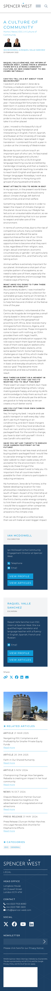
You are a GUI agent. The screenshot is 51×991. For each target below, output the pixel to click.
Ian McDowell (11, 50)
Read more (9, 748)
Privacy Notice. (36, 948)
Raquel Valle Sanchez (33, 50)
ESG (21, 32)
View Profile (19, 576)
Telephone (16, 563)
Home (6, 32)
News (14, 32)
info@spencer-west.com (18, 910)
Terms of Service (24, 964)
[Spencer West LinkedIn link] (31, 924)
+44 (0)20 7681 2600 (15, 907)
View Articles (20, 582)
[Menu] (38, 6)
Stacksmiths (42, 959)
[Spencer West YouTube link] (23, 924)
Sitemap (24, 959)
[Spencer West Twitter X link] (5, 924)
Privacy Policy (8, 964)
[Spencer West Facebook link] (14, 924)
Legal (7, 872)
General (15, 847)
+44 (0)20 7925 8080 (15, 904)
